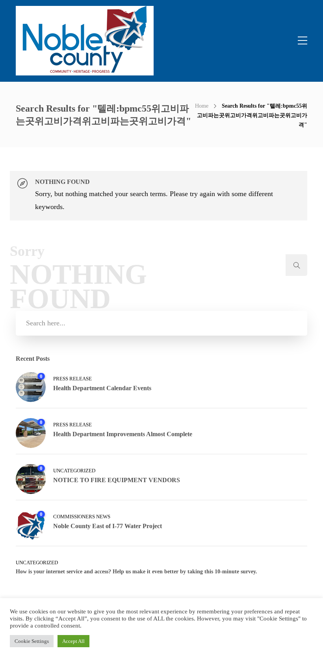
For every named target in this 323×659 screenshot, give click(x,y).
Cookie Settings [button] (32, 641)
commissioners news (81, 516)
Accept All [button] (73, 641)
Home (201, 106)
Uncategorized (74, 471)
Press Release (72, 379)
